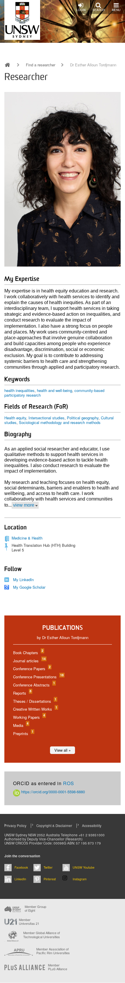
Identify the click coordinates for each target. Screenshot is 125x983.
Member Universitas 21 (29, 921)
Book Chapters (28, 652)
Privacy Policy (15, 826)
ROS (68, 783)
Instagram (80, 879)
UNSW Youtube (83, 867)
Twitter (48, 867)
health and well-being (54, 390)
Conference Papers (31, 668)
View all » (62, 750)
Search (98, 10)
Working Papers (28, 717)
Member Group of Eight (35, 908)
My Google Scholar (29, 587)
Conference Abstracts (33, 685)
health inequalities (19, 390)
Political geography (83, 417)
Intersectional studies (46, 417)
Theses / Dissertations (34, 701)
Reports (22, 693)
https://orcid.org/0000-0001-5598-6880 (52, 791)
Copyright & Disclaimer (54, 826)
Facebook (21, 867)
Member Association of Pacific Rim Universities (53, 951)
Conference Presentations (38, 676)
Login (80, 10)
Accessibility (91, 826)
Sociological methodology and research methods (60, 422)
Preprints (23, 733)
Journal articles (29, 660)
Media (20, 725)
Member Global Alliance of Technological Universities (41, 935)
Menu (116, 10)
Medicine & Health (27, 538)
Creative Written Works (35, 709)
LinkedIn (20, 879)
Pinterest (50, 879)
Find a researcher (40, 65)
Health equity (15, 417)
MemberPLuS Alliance (57, 967)
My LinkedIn (23, 579)
